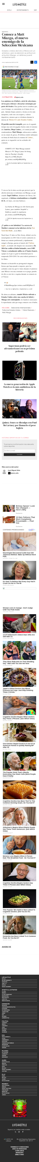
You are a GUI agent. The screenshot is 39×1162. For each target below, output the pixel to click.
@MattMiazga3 (9, 285)
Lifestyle (4, 999)
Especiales (5, 1057)
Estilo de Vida (5, 1093)
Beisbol (4, 992)
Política (5, 1021)
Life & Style (6, 977)
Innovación (5, 1044)
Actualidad (5, 1052)
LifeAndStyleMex (24, 1132)
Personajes (5, 1090)
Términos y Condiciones (19, 1147)
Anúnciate (19, 1152)
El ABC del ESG (5, 1046)
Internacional (6, 1010)
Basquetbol (5, 996)
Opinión (4, 1030)
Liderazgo (4, 1053)
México (4, 1024)
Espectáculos (6, 1061)
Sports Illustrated (9, 990)
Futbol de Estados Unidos (11, 310)
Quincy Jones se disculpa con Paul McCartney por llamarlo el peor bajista (19, 425)
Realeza (4, 1063)
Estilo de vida (5, 1080)
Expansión (6, 1004)
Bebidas (4, 1086)
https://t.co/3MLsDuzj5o (13, 157)
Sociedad (4, 1031)
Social (3, 1038)
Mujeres (4, 1016)
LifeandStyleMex (15, 1132)
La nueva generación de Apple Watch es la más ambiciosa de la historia (19, 387)
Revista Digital (6, 1000)
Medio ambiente (6, 1036)
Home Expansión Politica (8, 1007)
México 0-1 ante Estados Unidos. (21, 119)
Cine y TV (4, 983)
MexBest (5, 1084)
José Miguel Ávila (14, 470)
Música (4, 985)
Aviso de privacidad (19, 1149)
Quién (4, 1060)
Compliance (19, 1151)
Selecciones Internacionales (21, 308)
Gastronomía (5, 1085)
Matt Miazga (6, 312)
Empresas (4, 1005)
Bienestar (4, 1091)
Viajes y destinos (6, 1088)
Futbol (4, 991)
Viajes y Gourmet (6, 986)
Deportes (5, 31)
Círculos (4, 1064)
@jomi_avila (19, 97)
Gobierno (4, 1022)
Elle (3, 1074)
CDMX (3, 1027)
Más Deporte (5, 997)
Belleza (4, 1068)
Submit (19, 454)
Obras (3, 1013)
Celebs (4, 1079)
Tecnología (5, 1011)
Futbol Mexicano (28, 310)
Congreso (4, 1025)
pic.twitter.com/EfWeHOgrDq (15, 214)
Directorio (19, 1154)
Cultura (4, 1071)
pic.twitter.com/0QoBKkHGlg (15, 159)
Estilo (9, 10)
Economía (4, 1008)
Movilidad (4, 1041)
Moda (3, 1066)
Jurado (4, 1094)
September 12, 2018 (26, 289)
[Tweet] (31, 62)
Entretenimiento (23, 10)
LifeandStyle (5, 1017)
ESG (3, 1014)
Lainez (30, 137)
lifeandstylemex (20, 1132)
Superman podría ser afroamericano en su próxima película (19, 348)
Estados (4, 1028)
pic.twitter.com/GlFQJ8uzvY (25, 285)
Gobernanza (5, 1039)
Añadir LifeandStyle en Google (11, 66)
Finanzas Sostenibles (8, 1043)
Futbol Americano (7, 994)
